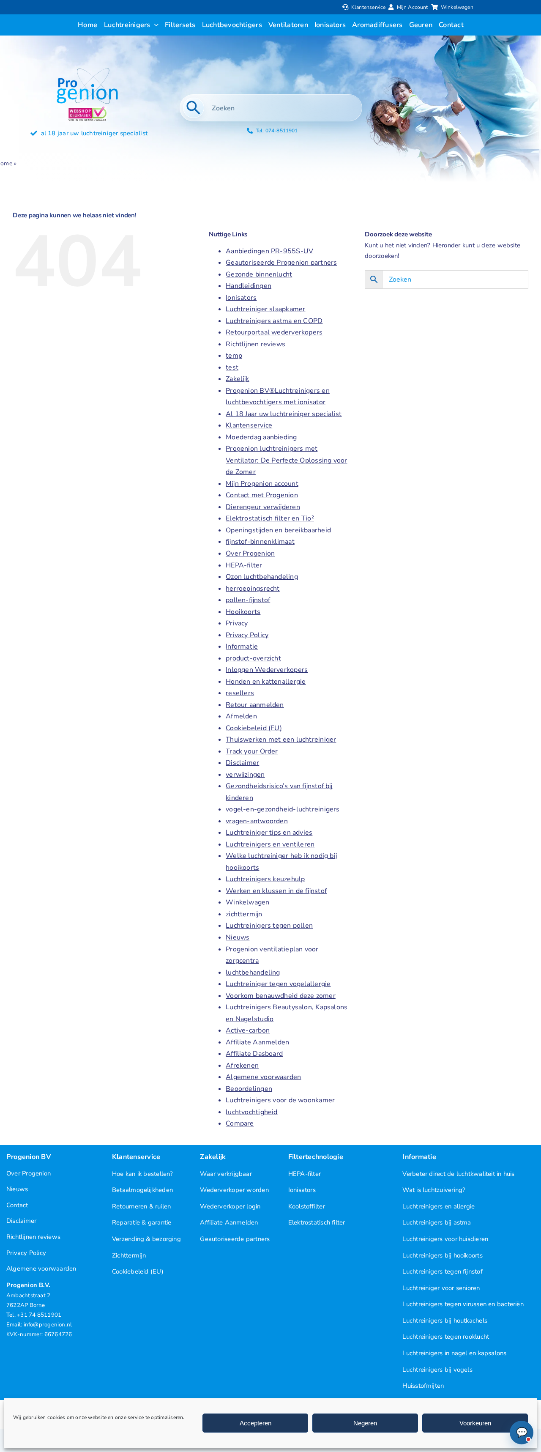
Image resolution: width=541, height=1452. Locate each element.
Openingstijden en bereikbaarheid (278, 530)
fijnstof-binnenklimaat (260, 541)
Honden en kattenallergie (266, 681)
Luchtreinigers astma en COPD (274, 321)
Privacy (237, 623)
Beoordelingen (249, 1088)
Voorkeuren (475, 1423)
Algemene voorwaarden (263, 1077)
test (232, 367)
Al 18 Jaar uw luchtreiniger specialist (284, 414)
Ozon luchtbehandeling (262, 576)
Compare (240, 1123)
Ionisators (241, 297)
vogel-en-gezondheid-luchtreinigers (283, 809)
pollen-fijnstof (248, 600)
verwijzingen (245, 774)
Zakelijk (237, 379)
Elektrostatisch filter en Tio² (270, 518)
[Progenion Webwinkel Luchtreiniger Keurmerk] (87, 109)
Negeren (365, 1423)
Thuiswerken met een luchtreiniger (281, 739)
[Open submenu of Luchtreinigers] (154, 25)
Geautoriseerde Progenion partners (281, 262)
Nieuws (237, 937)
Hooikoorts (243, 611)
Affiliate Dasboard (254, 1053)
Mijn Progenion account (262, 483)
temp (234, 355)
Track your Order (252, 751)
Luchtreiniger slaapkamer (265, 309)
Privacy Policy (247, 635)
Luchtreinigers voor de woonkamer (280, 1100)
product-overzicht (253, 658)
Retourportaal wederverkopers (274, 332)
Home (12, 186)
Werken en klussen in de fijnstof (276, 891)
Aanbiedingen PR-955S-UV (269, 251)
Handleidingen (248, 285)
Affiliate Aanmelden (257, 1042)
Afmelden (241, 716)
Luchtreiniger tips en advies (269, 832)
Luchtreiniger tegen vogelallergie (278, 984)
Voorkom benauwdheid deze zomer (281, 995)
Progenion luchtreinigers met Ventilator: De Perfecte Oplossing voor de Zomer (286, 460)
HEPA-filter (244, 565)
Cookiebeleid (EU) (254, 728)
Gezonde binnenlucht (259, 274)
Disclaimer (242, 762)
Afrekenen (242, 1065)
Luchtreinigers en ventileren (270, 844)
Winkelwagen (247, 902)
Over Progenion (250, 553)
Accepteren (255, 1423)
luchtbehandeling (253, 972)
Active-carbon (248, 1030)
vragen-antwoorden (257, 821)
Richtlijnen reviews (255, 344)
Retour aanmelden (255, 705)
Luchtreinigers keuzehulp (265, 879)
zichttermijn (244, 914)
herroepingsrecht (253, 588)
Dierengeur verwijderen (263, 507)
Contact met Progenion (262, 495)
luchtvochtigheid (252, 1112)
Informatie (242, 646)
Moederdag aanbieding (261, 437)
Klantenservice (249, 425)
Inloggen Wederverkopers (267, 669)
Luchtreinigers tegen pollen (269, 925)
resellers (240, 693)
